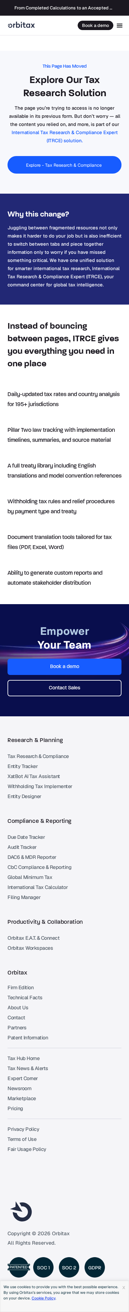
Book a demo (95, 25)
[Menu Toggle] (119, 25)
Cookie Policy (43, 1298)
